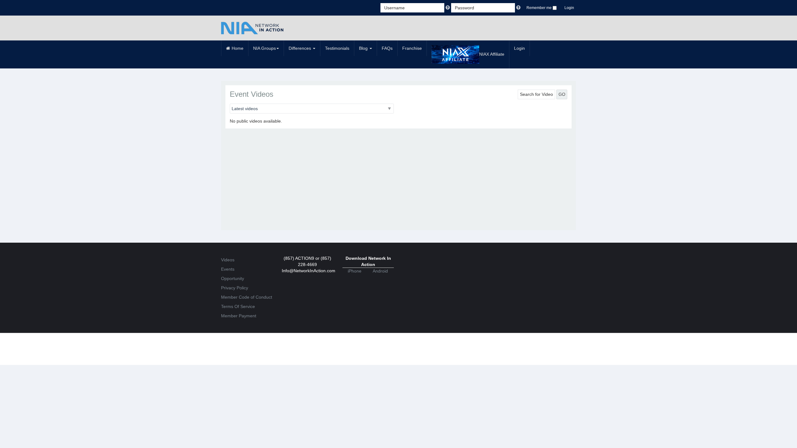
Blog (364, 48)
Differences (300, 48)
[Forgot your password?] (518, 7)
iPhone (354, 270)
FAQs (387, 48)
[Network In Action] (252, 28)
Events (227, 269)
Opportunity (232, 278)
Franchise (412, 48)
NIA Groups (264, 48)
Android (380, 270)
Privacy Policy (234, 287)
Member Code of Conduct (246, 297)
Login (569, 8)
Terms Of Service (238, 306)
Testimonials (337, 48)
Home (237, 48)
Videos (227, 259)
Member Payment (238, 315)
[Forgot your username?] (448, 7)
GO (562, 94)
